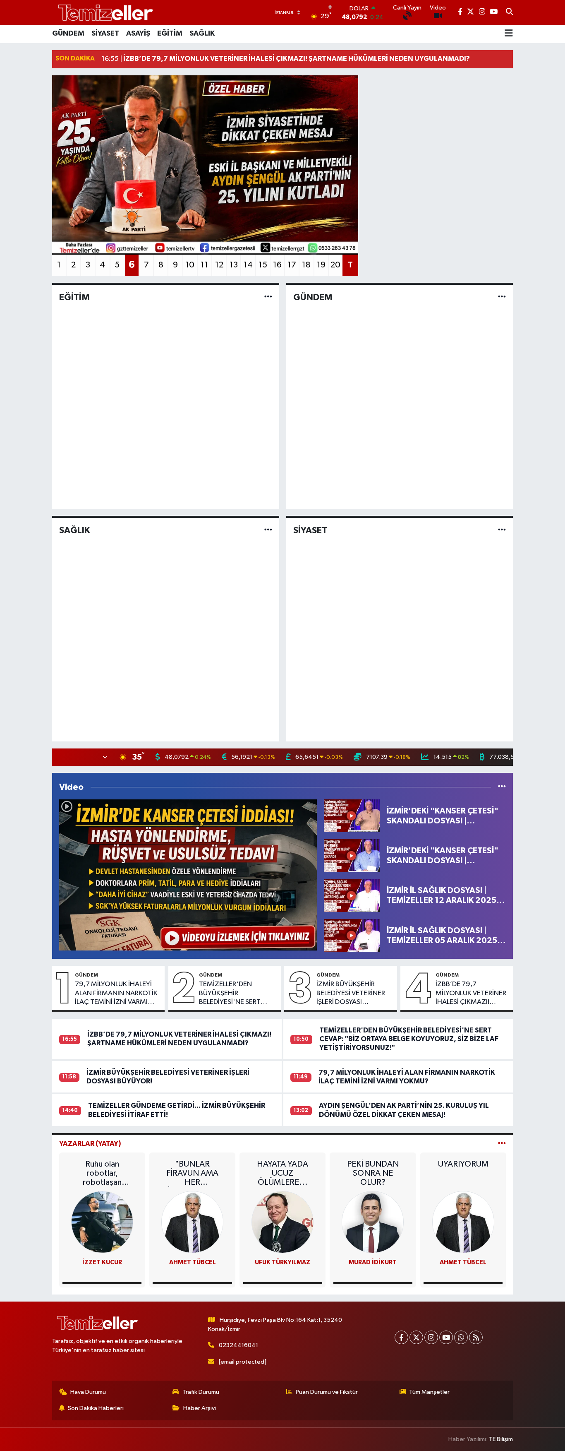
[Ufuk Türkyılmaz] (282, 1221)
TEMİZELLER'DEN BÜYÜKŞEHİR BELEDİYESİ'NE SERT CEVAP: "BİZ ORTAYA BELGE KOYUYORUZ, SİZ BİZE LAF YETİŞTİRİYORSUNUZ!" (236, 993)
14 (248, 265)
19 (321, 265)
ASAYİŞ (138, 33)
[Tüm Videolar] (502, 787)
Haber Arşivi (199, 1408)
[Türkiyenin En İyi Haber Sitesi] (104, 12)
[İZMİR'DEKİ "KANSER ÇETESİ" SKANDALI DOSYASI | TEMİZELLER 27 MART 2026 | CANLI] (188, 874)
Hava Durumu (88, 1392)
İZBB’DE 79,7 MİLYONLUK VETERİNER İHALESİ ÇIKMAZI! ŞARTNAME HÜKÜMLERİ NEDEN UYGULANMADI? (472, 993)
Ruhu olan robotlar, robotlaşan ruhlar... (102, 1173)
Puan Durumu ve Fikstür (327, 1392)
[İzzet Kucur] (102, 1221)
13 (234, 265)
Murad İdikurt (373, 1262)
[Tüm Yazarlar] (502, 1143)
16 (277, 265)
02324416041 (238, 1345)
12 (219, 265)
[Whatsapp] (461, 1337)
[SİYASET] (502, 530)
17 (291, 265)
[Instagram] (431, 1337)
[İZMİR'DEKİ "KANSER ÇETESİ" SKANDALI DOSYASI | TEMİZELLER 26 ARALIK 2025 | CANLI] (352, 815)
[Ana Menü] (509, 34)
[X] (416, 1337)
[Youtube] (446, 1337)
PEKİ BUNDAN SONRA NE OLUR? (373, 1173)
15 (263, 265)
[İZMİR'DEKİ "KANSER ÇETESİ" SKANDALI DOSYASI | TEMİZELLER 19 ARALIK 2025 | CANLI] (352, 855)
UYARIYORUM (463, 1164)
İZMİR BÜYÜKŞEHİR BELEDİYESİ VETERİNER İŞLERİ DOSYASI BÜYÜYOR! (350, 993)
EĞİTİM (169, 33)
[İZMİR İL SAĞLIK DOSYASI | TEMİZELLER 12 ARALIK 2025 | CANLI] (352, 895)
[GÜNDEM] (502, 297)
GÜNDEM (68, 33)
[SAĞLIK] (268, 530)
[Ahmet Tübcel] (463, 1221)
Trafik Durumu (200, 1392)
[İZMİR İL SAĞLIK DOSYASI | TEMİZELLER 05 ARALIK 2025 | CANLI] (352, 935)
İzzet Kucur (102, 1262)
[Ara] (509, 12)
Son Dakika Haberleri (96, 1408)
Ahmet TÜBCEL (192, 1262)
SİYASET (105, 33)
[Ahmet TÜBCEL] (192, 1221)
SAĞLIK (202, 33)
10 (189, 265)
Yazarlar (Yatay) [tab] (90, 1143)
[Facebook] (401, 1337)
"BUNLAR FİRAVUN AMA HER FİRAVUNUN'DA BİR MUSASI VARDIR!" (192, 1173)
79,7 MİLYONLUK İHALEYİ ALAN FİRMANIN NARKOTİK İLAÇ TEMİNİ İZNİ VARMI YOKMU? (116, 993)
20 (335, 265)
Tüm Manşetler (429, 1392)
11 (204, 265)
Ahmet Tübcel (463, 1262)
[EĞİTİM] (268, 297)
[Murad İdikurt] (373, 1221)
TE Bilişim (501, 1439)
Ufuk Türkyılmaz (282, 1262)
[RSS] (476, 1337)
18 (306, 265)
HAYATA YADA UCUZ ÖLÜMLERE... (282, 1173)
